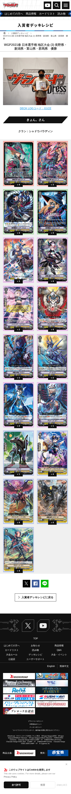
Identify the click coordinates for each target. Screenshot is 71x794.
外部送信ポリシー (36, 724)
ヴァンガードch (47, 5)
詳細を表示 (62, 785)
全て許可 (16, 785)
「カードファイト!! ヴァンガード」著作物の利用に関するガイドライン (36, 730)
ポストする (26, 583)
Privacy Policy (10, 777)
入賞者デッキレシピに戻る (37, 597)
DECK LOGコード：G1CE (35, 108)
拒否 (43, 785)
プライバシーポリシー (35, 721)
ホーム (4, 33)
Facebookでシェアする (35, 583)
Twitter (28, 626)
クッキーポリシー (36, 727)
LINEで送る (44, 583)
